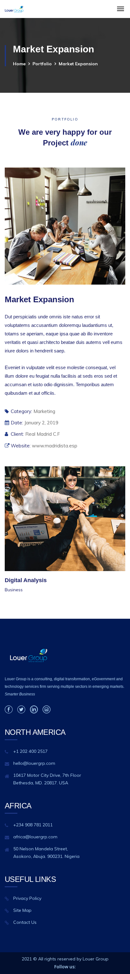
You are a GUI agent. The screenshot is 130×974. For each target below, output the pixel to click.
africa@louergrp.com (35, 837)
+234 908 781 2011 (33, 825)
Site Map (22, 910)
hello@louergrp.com (34, 763)
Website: (21, 446)
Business (14, 590)
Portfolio (42, 64)
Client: (17, 434)
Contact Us (25, 922)
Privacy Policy (27, 898)
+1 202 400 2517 (30, 751)
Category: (21, 411)
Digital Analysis (26, 580)
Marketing (44, 411)
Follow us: (65, 967)
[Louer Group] (14, 9)
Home (19, 64)
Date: (17, 423)
